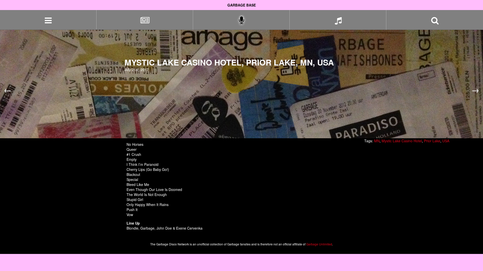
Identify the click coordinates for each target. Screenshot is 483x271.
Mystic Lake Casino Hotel (402, 140)
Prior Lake (432, 140)
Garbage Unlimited (319, 244)
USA (445, 140)
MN (377, 140)
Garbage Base (241, 5)
